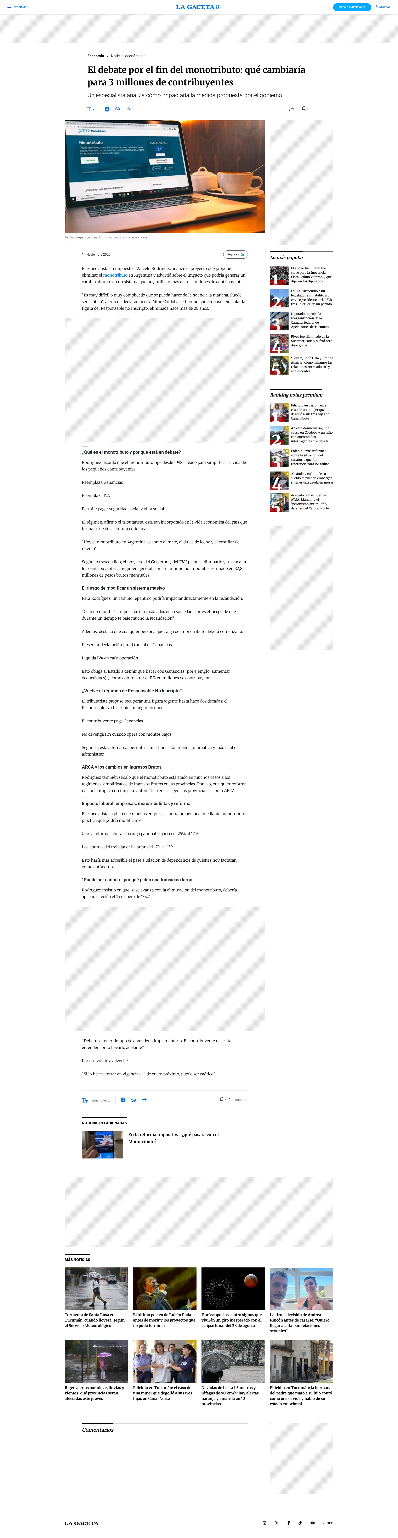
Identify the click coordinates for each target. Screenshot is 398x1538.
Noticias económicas (128, 56)
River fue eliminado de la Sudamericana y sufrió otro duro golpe (311, 341)
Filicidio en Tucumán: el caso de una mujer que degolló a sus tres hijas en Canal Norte (162, 1393)
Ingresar (385, 7)
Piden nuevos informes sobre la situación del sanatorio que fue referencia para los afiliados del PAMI (312, 459)
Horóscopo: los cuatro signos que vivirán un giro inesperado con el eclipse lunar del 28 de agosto (231, 1320)
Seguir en (233, 254)
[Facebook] (289, 1523)
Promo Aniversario (352, 7)
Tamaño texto (100, 1100)
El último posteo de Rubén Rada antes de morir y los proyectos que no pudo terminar (164, 1320)
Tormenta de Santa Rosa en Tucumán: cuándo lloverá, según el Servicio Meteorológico (95, 1320)
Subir (330, 1523)
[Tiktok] (300, 1523)
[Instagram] (264, 1523)
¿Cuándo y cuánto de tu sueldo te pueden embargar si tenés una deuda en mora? (312, 478)
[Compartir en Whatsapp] (117, 110)
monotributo (115, 275)
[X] (277, 1523)
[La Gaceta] (199, 7)
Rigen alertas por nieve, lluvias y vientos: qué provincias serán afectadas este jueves (94, 1393)
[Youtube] (313, 1523)
